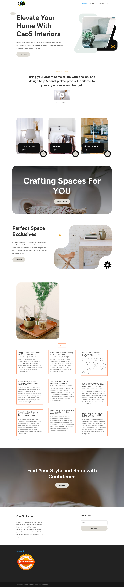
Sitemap (101, 3)
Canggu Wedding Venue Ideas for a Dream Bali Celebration (29, 353)
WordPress (45, 584)
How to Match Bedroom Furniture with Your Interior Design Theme (92, 354)
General (37, 357)
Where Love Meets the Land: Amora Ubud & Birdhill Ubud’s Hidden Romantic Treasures (93, 384)
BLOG (62, 345)
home (37, 419)
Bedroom (56, 146)
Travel (100, 389)
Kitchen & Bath (91, 146)
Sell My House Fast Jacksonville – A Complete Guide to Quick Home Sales (62, 411)
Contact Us (93, 3)
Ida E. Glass (23, 357)
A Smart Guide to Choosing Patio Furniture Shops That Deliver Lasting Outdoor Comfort (28, 414)
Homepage (85, 3)
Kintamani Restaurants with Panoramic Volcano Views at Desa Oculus (28, 383)
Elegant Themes (29, 584)
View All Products (62, 201)
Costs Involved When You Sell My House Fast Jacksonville (62, 382)
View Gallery (23, 54)
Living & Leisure (27, 146)
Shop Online (62, 485)
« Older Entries (20, 440)
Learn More (19, 259)
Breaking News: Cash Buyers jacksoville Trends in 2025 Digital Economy (92, 414)
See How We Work (62, 103)
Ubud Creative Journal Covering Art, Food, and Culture (61, 353)
